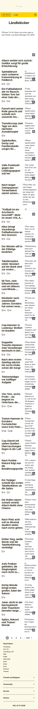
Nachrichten (8, 644)
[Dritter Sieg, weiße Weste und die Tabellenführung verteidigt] (30, 549)
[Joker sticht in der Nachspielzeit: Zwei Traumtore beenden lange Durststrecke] (30, 608)
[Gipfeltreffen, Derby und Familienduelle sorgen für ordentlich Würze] (30, 150)
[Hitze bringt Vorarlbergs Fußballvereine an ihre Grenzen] (30, 234)
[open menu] (35, 15)
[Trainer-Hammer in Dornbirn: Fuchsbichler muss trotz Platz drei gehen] (30, 427)
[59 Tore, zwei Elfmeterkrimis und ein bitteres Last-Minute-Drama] (30, 286)
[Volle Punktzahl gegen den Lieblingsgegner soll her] (30, 172)
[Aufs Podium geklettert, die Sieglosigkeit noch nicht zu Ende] (30, 571)
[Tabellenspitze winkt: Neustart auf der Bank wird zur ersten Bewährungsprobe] (30, 268)
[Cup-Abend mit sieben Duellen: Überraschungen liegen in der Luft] (30, 448)
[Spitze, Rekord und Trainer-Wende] (30, 625)
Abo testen (6, 15)
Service (6, 691)
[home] (19, 15)
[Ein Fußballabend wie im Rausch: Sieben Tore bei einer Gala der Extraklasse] (30, 96)
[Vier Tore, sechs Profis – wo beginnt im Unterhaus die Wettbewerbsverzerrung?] (30, 404)
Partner (6, 698)
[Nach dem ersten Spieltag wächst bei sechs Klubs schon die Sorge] (30, 365)
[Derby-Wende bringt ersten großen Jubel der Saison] (30, 591)
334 (27, 638)
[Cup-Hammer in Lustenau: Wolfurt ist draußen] (30, 331)
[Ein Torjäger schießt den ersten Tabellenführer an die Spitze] (30, 487)
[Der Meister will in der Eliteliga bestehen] (30, 251)
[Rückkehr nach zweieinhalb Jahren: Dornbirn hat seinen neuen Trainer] (30, 309)
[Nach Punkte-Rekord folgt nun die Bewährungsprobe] (30, 467)
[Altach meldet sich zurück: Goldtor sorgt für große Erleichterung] (19, 44)
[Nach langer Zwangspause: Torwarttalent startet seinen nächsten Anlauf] (29, 195)
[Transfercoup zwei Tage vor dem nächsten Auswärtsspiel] (30, 128)
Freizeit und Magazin (11, 677)
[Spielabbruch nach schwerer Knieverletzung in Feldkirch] (30, 76)
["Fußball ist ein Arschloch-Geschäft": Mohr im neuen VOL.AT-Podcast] (30, 212)
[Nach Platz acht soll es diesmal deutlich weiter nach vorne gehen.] (30, 526)
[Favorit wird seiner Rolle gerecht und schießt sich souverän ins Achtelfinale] (30, 113)
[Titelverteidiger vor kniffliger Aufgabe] (30, 382)
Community (7, 684)
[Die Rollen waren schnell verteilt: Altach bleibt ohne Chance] (30, 507)
